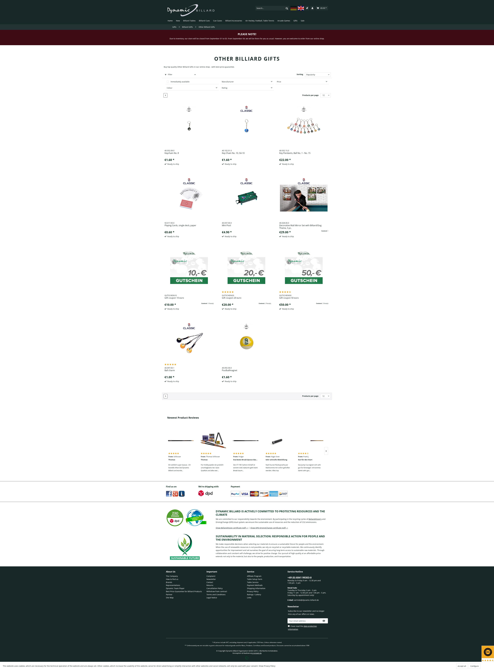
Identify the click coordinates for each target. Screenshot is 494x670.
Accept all (462, 666)
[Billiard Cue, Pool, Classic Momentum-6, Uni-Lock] (181, 441)
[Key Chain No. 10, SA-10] (246, 125)
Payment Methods (255, 585)
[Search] (286, 8)
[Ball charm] (189, 343)
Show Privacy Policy (267, 666)
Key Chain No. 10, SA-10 (233, 153)
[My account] (312, 8)
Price (279, 81)
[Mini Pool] (246, 198)
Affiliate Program (254, 576)
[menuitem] (272, 8)
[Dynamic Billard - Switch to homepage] (191, 10)
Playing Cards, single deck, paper (180, 225)
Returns (209, 585)
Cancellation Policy (214, 588)
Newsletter (211, 579)
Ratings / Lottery (254, 594)
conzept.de (257, 653)
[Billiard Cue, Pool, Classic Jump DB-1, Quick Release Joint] (310, 441)
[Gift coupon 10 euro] (189, 270)
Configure (474, 666)
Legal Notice (211, 597)
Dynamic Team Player (175, 588)
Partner (169, 594)
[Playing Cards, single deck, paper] (189, 198)
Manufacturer (228, 81)
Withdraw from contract (216, 591)
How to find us (172, 579)
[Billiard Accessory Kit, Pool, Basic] (213, 441)
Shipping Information (256, 588)
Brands (169, 582)
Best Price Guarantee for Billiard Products (184, 591)
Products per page (310, 95)
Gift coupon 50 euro (289, 298)
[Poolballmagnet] (246, 343)
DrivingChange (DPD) (225, 522)
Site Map (170, 597)
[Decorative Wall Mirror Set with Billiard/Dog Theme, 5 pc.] (303, 198)
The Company (172, 576)
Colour (169, 88)
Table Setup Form (254, 579)
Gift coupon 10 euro (174, 298)
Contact (209, 582)
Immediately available (180, 81)
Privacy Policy (252, 591)
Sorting (300, 74)
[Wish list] (307, 8)
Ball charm (170, 370)
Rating (224, 88)
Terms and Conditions (216, 594)
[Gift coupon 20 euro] (246, 270)
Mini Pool (226, 225)
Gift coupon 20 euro (231, 298)
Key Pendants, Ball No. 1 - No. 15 (294, 153)
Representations (173, 585)
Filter (169, 74)
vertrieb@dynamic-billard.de (306, 600)
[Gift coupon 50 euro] (303, 270)
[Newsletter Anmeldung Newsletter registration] (324, 620)
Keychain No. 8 (172, 153)
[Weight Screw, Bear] (278, 441)
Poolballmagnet (229, 370)
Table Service (252, 582)
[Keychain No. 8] (189, 125)
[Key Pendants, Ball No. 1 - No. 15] (303, 125)
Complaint (210, 576)
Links (249, 597)
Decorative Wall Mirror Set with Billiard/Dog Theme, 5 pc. (300, 226)
